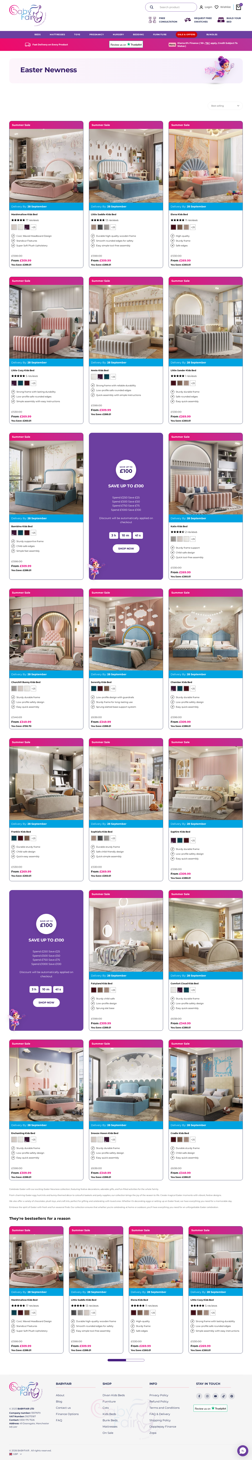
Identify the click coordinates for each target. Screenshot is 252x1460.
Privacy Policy (158, 1395)
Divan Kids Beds (114, 1395)
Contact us (63, 1407)
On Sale (108, 1433)
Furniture (109, 1401)
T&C (207, 43)
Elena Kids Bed (179, 214)
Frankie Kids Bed (21, 831)
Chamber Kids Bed (181, 682)
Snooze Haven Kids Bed (104, 1133)
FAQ (59, 1420)
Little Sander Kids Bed (183, 370)
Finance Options (67, 1414)
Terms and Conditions (164, 1407)
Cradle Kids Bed (180, 1133)
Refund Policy (158, 1401)
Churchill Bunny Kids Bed (25, 682)
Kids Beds (109, 1414)
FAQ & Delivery (159, 1414)
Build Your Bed (234, 20)
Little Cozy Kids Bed (22, 370)
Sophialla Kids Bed (101, 831)
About (60, 1395)
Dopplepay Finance (162, 1426)
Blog (59, 1401)
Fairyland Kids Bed (101, 983)
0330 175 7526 (26, 1420)
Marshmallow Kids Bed (24, 214)
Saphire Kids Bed (180, 831)
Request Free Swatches (203, 20)
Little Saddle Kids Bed (103, 214)
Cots (106, 1407)
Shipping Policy (160, 1420)
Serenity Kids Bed (101, 682)
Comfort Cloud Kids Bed (185, 983)
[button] (242, 1450)
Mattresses (110, 1426)
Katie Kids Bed (179, 526)
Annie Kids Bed (99, 370)
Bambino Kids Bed (21, 526)
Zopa (152, 1433)
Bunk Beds (110, 1420)
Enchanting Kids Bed (23, 1133)
